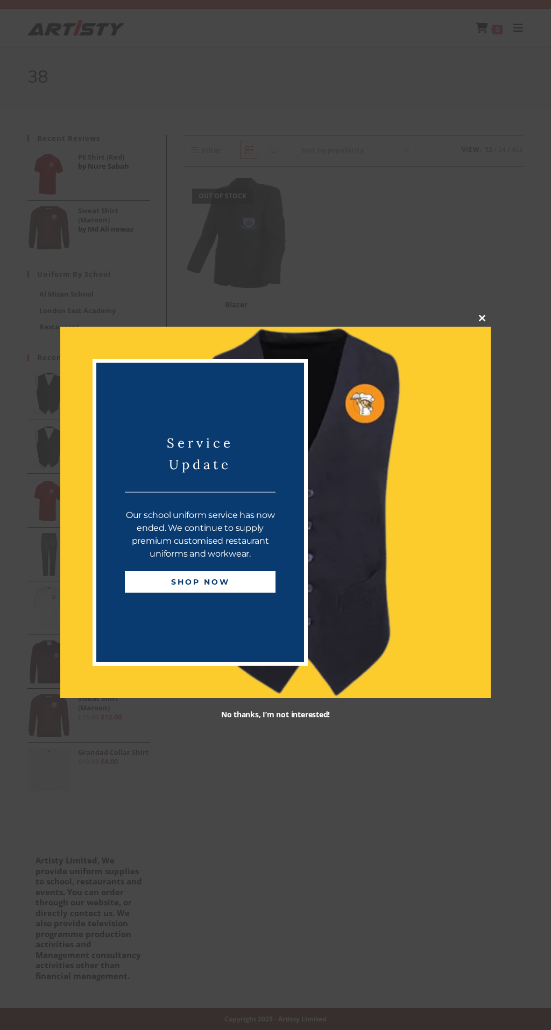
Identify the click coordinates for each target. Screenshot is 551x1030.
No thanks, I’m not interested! (275, 714)
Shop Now (200, 582)
